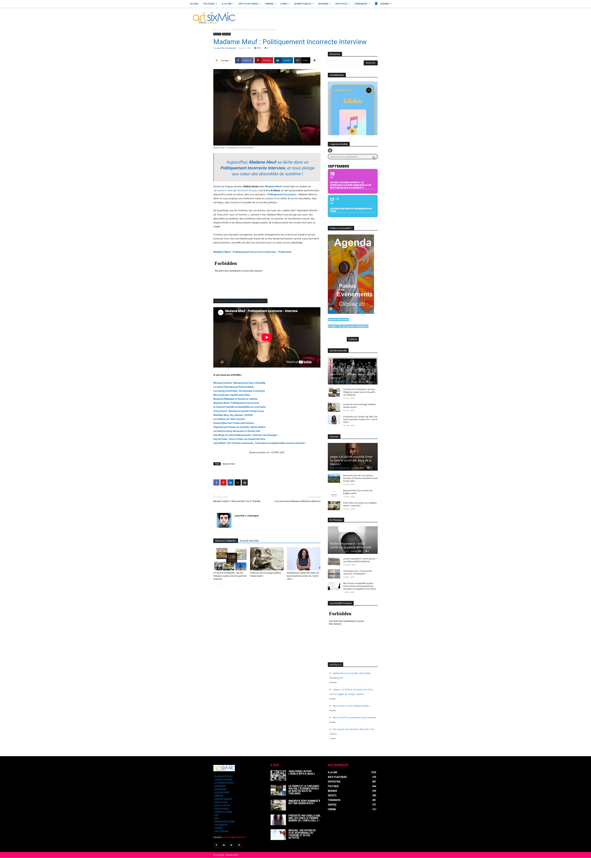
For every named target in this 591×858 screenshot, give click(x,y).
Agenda (384, 3)
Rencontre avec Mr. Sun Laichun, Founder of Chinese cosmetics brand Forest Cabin (360, 478)
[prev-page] (215, 585)
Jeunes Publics (303, 3)
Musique (323, 3)
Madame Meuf (229, 464)
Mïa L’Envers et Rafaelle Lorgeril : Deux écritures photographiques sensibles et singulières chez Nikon (359, 586)
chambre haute (224, 190)
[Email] (238, 482)
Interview (226, 34)
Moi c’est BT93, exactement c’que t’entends (354, 717)
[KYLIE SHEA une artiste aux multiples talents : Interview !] (334, 505)
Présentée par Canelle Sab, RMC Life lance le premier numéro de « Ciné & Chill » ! (303, 576)
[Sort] (330, 150)
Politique (209, 3)
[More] (314, 60)
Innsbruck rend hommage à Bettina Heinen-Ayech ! (304, 802)
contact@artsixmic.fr (235, 837)
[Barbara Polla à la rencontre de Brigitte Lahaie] (334, 493)
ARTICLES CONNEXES (225, 541)
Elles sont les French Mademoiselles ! (351, 705)
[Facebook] (216, 482)
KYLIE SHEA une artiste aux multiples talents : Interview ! (360, 504)
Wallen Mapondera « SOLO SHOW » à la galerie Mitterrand (350, 545)
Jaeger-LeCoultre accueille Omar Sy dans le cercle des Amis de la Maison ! (351, 460)
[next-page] (220, 585)
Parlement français (247, 190)
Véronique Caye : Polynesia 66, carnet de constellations (357, 572)
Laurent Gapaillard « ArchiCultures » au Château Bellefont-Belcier (360, 560)
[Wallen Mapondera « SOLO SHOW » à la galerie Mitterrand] (353, 540)
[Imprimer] (245, 482)
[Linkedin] (230, 482)
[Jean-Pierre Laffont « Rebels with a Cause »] (353, 370)
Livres (283, 3)
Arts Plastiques (248, 3)
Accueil (194, 3)
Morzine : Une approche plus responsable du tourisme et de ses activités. (302, 834)
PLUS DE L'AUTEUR (249, 541)
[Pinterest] (223, 482)
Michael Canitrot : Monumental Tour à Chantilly (236, 501)
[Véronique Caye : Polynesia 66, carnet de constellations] (334, 573)
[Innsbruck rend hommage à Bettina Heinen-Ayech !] (267, 558)
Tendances (360, 3)
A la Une (227, 3)
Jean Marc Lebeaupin (226, 48)
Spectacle (341, 3)
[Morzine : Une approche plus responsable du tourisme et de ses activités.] (278, 834)
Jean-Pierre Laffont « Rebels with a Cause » (301, 772)
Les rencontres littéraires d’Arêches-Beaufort (297, 501)
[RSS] (231, 845)
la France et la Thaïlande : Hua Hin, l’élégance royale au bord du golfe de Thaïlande (229, 576)
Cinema (269, 3)
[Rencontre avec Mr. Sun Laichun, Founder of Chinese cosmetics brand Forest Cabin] (334, 478)
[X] (239, 845)
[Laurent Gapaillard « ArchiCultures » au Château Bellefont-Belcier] (334, 561)
